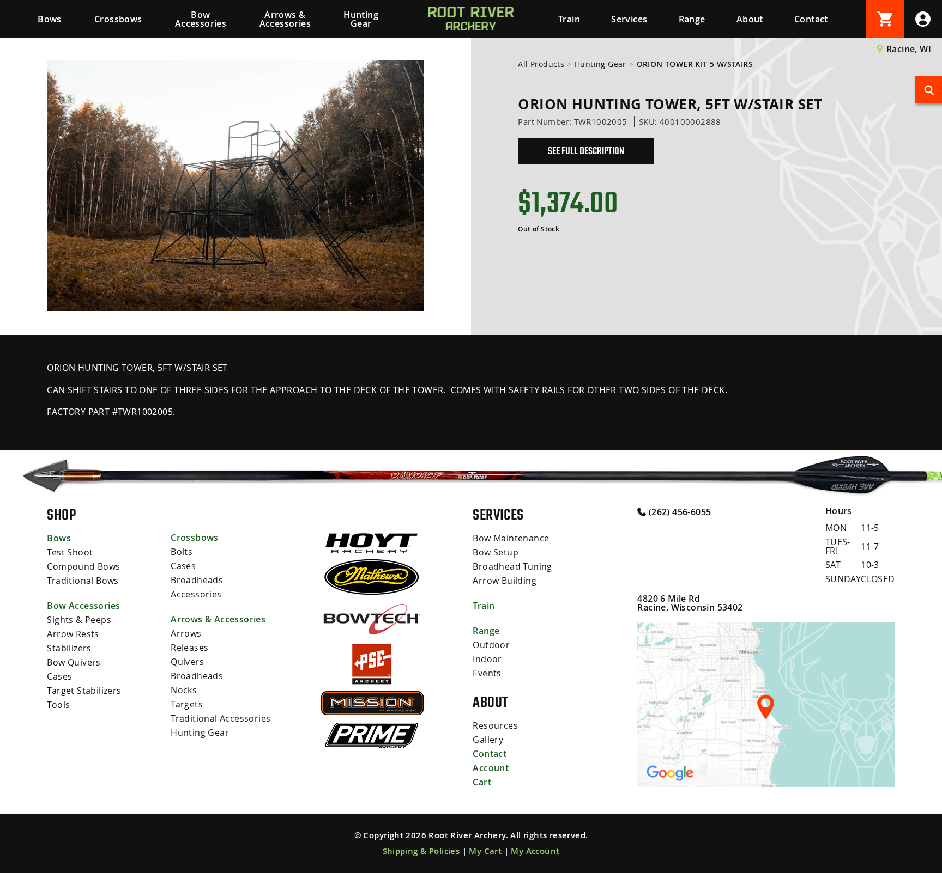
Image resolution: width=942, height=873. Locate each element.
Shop (61, 514)
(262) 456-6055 (678, 511)
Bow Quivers (73, 662)
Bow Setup (495, 552)
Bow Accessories (200, 19)
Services (629, 19)
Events (487, 673)
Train (569, 19)
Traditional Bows (82, 580)
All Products (541, 64)
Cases (59, 676)
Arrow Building (504, 580)
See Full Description (586, 150)
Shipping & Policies (421, 851)
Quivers (187, 661)
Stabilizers (69, 648)
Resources (495, 725)
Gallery (488, 739)
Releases (189, 647)
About (749, 19)
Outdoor (491, 644)
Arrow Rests (73, 634)
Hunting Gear (360, 19)
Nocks (184, 690)
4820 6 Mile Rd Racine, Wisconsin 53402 (689, 603)
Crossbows (118, 19)
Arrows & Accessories (285, 19)
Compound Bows (83, 566)
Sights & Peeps (79, 619)
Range (692, 19)
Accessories (196, 594)
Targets (187, 704)
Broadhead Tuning (512, 566)
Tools (58, 704)
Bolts (181, 551)
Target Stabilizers (84, 690)
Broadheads (197, 580)
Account (491, 768)
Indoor (487, 659)
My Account (535, 851)
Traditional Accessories (220, 718)
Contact (811, 19)
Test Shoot (70, 552)
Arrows (186, 633)
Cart (482, 782)
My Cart (485, 851)
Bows (50, 19)
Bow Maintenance (511, 538)
